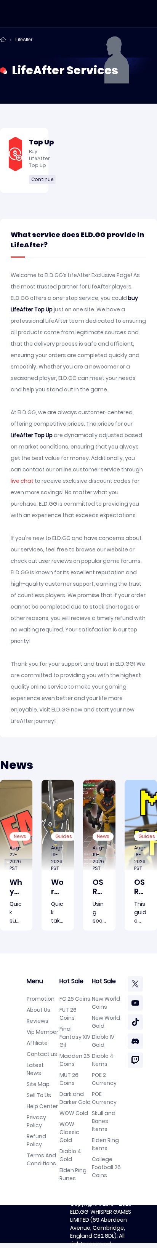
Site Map (38, 1084)
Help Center (42, 1106)
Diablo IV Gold (103, 1041)
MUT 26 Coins (68, 1079)
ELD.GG (79, 1212)
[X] (135, 984)
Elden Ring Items (105, 1144)
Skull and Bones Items (103, 1121)
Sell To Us (39, 1095)
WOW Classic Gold (69, 1132)
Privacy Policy (36, 1121)
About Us (38, 1010)
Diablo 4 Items (103, 1060)
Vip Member (42, 1032)
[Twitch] (135, 1060)
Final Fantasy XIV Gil (74, 1037)
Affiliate (37, 1043)
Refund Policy (36, 1140)
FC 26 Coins (74, 999)
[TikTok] (135, 1022)
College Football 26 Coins (106, 1167)
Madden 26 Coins (74, 1060)
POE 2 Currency (104, 1079)
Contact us (42, 1054)
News (20, 836)
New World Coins (106, 1003)
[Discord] (135, 1041)
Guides (63, 836)
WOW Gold (73, 1113)
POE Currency (104, 1098)
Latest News (35, 1069)
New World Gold (106, 1022)
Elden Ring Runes (73, 1174)
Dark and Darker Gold (75, 1098)
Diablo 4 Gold (70, 1155)
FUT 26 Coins (68, 1014)
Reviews (37, 1021)
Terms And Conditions (41, 1159)
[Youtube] (135, 1003)
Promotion (40, 999)
